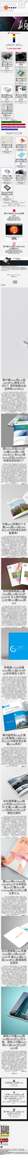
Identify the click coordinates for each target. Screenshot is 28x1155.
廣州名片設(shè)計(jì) (14, 217)
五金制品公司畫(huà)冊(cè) (21, 146)
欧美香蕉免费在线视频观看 (6, 1152)
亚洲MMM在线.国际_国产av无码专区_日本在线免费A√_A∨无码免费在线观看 (14, 1151)
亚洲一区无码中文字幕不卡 (19, 1152)
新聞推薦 (15, 281)
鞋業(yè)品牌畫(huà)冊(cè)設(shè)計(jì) (21, 178)
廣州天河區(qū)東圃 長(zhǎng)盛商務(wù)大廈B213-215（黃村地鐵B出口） (14, 1102)
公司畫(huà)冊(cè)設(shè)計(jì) (11, 122)
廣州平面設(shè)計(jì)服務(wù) (14, 214)
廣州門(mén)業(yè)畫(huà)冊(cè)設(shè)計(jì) (7, 65)
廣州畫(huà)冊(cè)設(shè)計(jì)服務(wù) (14, 247)
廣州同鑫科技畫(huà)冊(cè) (21, 80)
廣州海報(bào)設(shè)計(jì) (14, 220)
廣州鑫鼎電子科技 (21, 63)
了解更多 (13, 1073)
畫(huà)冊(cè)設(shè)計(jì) (6, 71)
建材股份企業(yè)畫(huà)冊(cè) (7, 147)
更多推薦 (15, 283)
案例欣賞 (3, 285)
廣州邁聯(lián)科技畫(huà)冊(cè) (7, 97)
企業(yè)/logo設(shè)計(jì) (14, 218)
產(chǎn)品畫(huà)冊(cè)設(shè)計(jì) (13, 127)
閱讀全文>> (24, 413)
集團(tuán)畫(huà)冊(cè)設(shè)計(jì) (13, 124)
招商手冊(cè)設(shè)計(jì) (9, 129)
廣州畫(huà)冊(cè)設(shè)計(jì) (14, 219)
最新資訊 (15, 282)
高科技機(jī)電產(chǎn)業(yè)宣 (21, 161)
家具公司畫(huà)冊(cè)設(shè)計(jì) (7, 178)
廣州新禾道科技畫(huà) (7, 114)
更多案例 (13, 120)
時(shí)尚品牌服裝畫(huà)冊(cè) (7, 194)
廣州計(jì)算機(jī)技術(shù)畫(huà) (21, 97)
